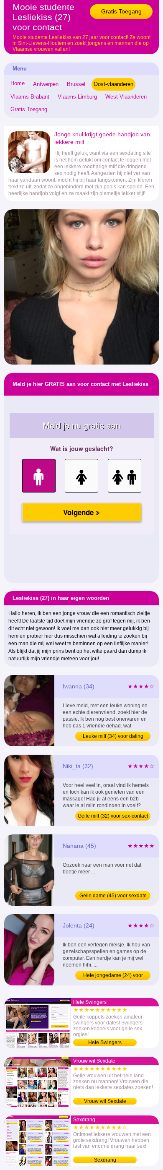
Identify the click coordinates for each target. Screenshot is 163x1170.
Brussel (76, 84)
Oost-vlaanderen (113, 84)
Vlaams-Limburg (77, 97)
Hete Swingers (105, 1042)
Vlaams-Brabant (29, 97)
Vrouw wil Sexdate (105, 1101)
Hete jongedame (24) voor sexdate (113, 976)
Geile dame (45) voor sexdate (113, 896)
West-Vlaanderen (126, 97)
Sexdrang (105, 1160)
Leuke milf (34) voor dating (113, 736)
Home (17, 83)
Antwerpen (46, 84)
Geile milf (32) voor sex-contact (113, 816)
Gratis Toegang (121, 11)
